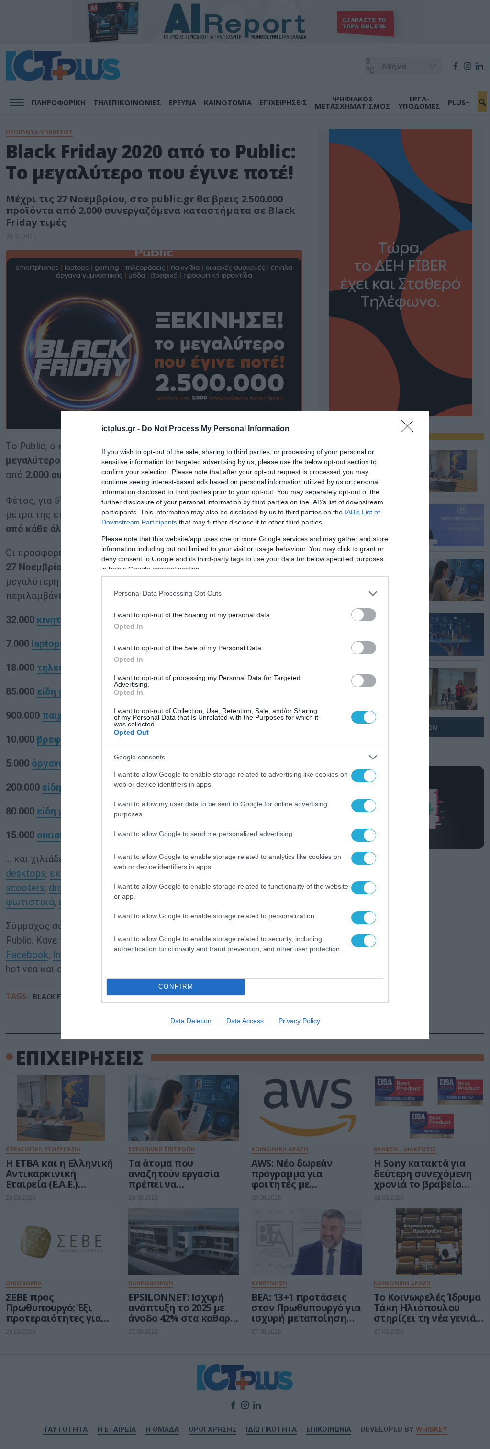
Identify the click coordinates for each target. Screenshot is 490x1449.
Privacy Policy (299, 1021)
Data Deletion (191, 1021)
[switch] (363, 614)
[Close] (410, 429)
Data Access (245, 1021)
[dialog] (245, 725)
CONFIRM (176, 986)
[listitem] (245, 594)
